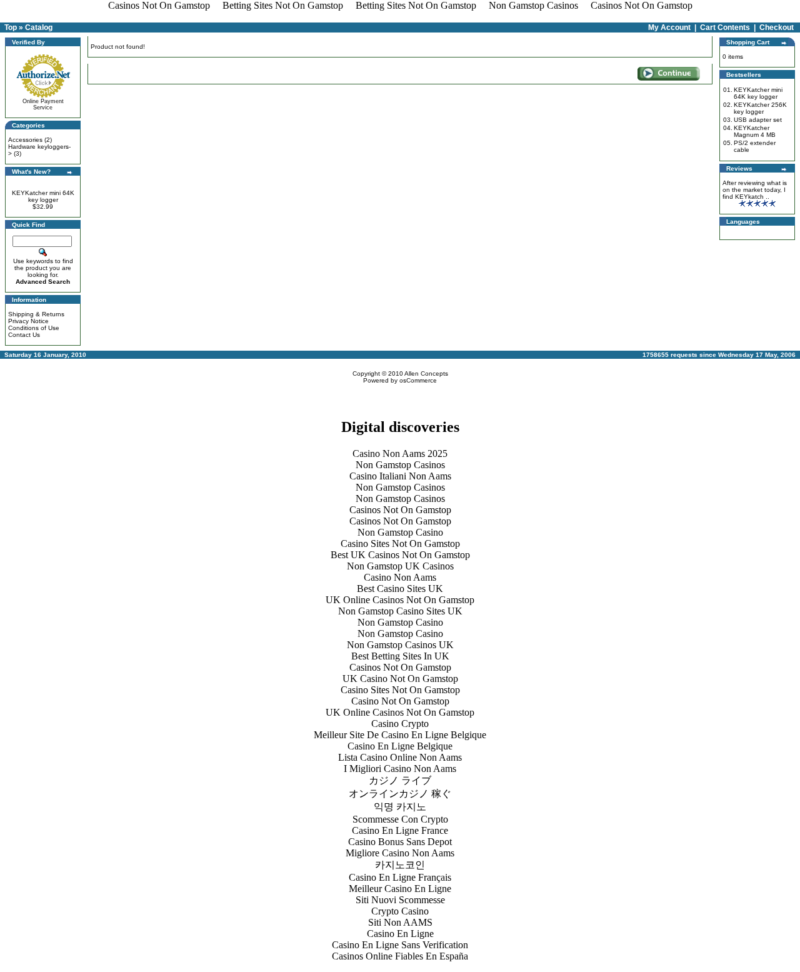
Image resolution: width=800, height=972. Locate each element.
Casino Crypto (400, 723)
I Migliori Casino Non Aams (400, 768)
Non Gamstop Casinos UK (400, 644)
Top (10, 27)
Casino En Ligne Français (400, 877)
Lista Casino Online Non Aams (400, 757)
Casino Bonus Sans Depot (400, 841)
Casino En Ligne (400, 933)
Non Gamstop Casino (400, 532)
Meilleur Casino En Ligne (400, 888)
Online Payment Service (43, 104)
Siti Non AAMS (400, 922)
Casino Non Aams (400, 577)
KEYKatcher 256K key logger (760, 108)
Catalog (38, 27)
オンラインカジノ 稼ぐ (400, 793)
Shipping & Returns (36, 314)
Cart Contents (725, 27)
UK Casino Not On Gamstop (400, 678)
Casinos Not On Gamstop (400, 509)
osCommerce (418, 380)
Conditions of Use (33, 327)
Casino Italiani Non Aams (400, 476)
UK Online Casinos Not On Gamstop (400, 599)
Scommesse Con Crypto (400, 819)
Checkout (776, 27)
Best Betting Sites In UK (400, 656)
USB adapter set (758, 119)
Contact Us (24, 334)
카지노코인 (400, 864)
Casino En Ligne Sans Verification (400, 944)
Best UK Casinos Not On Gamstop (400, 554)
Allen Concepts (426, 373)
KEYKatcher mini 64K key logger (43, 196)
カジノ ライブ (400, 780)
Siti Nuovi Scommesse (400, 899)
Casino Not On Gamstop (400, 701)
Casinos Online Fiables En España (400, 956)
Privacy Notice (28, 321)
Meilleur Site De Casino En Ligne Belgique (400, 734)
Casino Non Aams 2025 (400, 453)
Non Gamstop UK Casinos (400, 566)
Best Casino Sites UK (400, 588)
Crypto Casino (400, 911)
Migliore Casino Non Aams (400, 853)
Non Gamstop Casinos (400, 464)
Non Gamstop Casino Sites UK (400, 611)
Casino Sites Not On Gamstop (400, 543)
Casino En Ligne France (400, 830)
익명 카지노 (400, 806)
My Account (669, 27)
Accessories (25, 139)
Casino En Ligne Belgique (400, 746)
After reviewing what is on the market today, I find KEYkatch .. (754, 189)
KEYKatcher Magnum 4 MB (755, 131)
